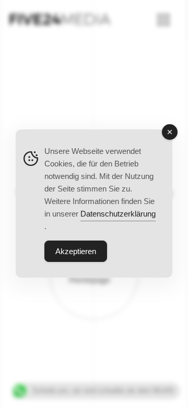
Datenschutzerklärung (118, 213)
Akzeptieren (75, 251)
